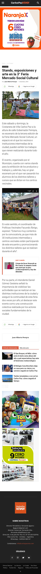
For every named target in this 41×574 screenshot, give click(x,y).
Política (5, 568)
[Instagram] (18, 558)
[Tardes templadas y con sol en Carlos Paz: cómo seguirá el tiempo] (7, 378)
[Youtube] (29, 558)
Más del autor (24, 348)
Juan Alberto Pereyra (11, 81)
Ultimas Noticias (7, 565)
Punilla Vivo (12, 568)
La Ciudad (10, 63)
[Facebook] (12, 558)
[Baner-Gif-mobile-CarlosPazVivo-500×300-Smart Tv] (18, 481)
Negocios (20, 568)
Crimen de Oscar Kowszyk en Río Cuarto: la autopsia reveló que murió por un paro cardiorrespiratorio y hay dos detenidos (26, 268)
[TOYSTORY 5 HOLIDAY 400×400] (20, 427)
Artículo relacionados (10, 348)
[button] (38, 3)
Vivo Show (34, 565)
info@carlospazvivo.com (25, 543)
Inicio (3, 63)
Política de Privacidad (31, 568)
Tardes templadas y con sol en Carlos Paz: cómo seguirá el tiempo (26, 378)
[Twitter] (23, 558)
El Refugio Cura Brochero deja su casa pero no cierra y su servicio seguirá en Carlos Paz (26, 368)
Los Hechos (17, 565)
